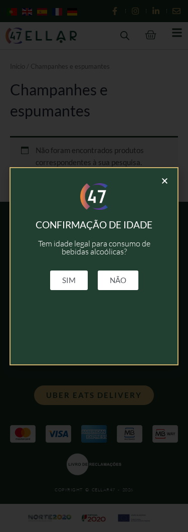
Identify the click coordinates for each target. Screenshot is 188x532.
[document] (94, 266)
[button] (164, 181)
